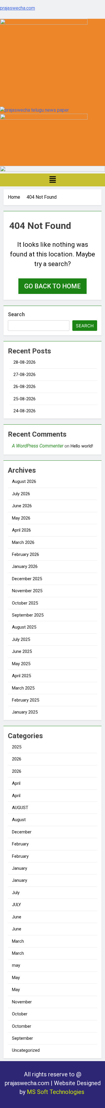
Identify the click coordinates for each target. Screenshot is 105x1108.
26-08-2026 (24, 386)
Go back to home (52, 286)
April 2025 (21, 675)
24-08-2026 (24, 410)
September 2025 (27, 615)
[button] (52, 179)
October (19, 1014)
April (16, 783)
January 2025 (25, 712)
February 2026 (25, 554)
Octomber (21, 1026)
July (16, 892)
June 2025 (22, 651)
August (19, 819)
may (16, 965)
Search (16, 314)
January (19, 868)
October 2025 (25, 603)
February (20, 844)
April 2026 (21, 530)
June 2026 (22, 505)
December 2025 (27, 578)
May (16, 977)
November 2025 (27, 590)
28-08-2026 (24, 362)
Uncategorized (26, 1050)
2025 (16, 747)
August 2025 (24, 627)
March (18, 941)
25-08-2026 (24, 398)
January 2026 (25, 566)
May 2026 (21, 518)
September (22, 1038)
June (16, 917)
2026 (16, 759)
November (22, 1002)
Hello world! (82, 446)
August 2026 (24, 481)
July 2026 (21, 493)
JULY (16, 904)
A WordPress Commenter (37, 446)
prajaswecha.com (17, 8)
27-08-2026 (24, 374)
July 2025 (21, 639)
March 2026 (23, 542)
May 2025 (21, 663)
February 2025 (25, 700)
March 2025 (23, 688)
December (22, 832)
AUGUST (20, 807)
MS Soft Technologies (56, 1091)
